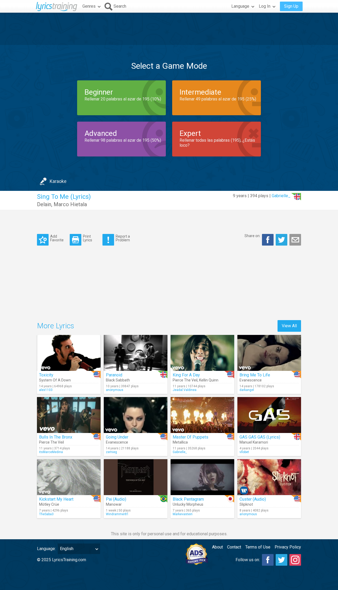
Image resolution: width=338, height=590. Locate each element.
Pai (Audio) (116, 499)
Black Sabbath (118, 380)
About (217, 547)
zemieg (111, 452)
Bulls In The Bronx (55, 437)
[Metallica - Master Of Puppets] (202, 415)
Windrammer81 (117, 514)
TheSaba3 (46, 514)
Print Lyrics (87, 238)
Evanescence (251, 380)
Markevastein (183, 514)
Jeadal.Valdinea (184, 390)
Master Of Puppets (190, 437)
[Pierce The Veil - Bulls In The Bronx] (69, 415)
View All (289, 325)
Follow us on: (248, 559)
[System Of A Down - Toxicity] (69, 353)
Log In (264, 6)
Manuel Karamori (254, 442)
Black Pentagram (188, 499)
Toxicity (46, 374)
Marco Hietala (70, 204)
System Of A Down (55, 380)
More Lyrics (55, 325)
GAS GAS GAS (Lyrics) (260, 437)
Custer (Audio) (253, 499)
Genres (89, 6)
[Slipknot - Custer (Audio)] (269, 477)
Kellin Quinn (208, 380)
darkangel (247, 390)
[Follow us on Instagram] (295, 560)
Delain (44, 204)
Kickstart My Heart (56, 499)
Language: (46, 548)
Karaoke (58, 181)
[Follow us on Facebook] (268, 560)
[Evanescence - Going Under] (135, 415)
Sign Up (291, 6)
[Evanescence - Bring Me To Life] (269, 353)
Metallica (180, 442)
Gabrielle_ (281, 195)
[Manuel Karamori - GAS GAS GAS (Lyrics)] (269, 415)
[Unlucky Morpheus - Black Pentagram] (202, 477)
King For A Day (186, 374)
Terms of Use (257, 547)
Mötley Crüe (49, 504)
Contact (234, 547)
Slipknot (246, 504)
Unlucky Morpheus (188, 504)
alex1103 (46, 390)
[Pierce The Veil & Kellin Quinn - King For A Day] (202, 353)
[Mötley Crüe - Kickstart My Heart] (69, 477)
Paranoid (114, 374)
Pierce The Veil (185, 380)
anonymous (114, 390)
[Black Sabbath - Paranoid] (135, 353)
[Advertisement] (169, 29)
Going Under (117, 437)
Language (240, 6)
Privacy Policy (288, 547)
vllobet (244, 452)
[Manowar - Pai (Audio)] (135, 477)
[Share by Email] (295, 240)
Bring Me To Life (255, 374)
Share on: (252, 236)
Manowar (114, 504)
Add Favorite (57, 238)
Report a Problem (123, 238)
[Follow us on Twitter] (281, 560)
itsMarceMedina (51, 452)
